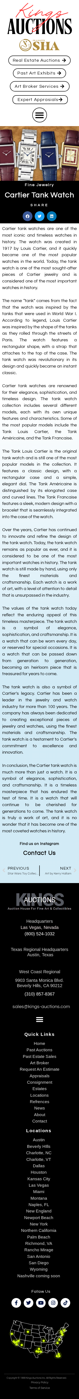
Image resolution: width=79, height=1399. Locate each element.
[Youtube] (41, 1303)
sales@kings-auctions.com (41, 1006)
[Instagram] (53, 1303)
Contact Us (39, 853)
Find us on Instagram (39, 844)
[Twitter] (28, 1303)
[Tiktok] (65, 1303)
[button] (39, 115)
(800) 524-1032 (40, 933)
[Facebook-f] (16, 1303)
